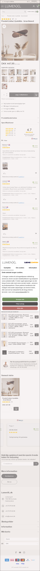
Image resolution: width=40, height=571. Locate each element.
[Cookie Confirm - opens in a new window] (31, 262)
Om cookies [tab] (20, 268)
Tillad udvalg (20, 304)
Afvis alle (20, 308)
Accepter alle (20, 299)
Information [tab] (33, 268)
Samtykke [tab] (7, 268)
